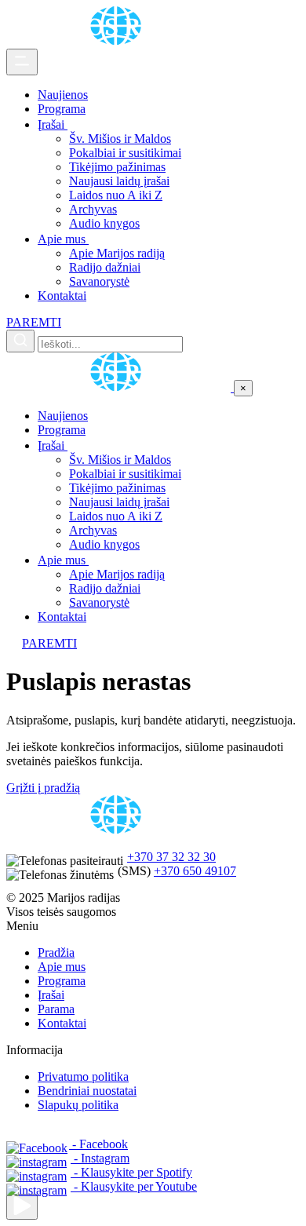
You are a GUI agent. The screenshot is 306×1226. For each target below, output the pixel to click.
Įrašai (52, 124)
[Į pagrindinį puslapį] (120, 387)
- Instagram (100, 1158)
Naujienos (63, 94)
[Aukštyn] (22, 1207)
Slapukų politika (78, 1104)
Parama (56, 1009)
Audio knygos (104, 223)
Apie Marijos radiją (117, 253)
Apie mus (63, 239)
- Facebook (98, 1144)
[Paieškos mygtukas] (20, 341)
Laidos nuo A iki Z (115, 195)
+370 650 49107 (195, 871)
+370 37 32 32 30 (171, 856)
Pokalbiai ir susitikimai (125, 152)
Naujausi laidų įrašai (119, 181)
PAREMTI (33, 322)
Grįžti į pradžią (43, 787)
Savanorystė (99, 281)
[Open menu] (22, 62)
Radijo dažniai (104, 267)
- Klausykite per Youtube (134, 1186)
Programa (62, 108)
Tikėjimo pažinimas (117, 166)
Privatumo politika (83, 1076)
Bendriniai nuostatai (87, 1090)
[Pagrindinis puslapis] (118, 41)
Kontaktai (62, 295)
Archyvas (93, 209)
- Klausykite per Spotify (131, 1172)
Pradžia (56, 952)
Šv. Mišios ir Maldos (120, 138)
